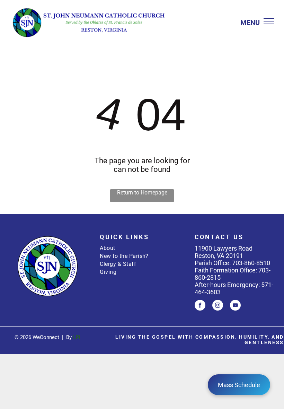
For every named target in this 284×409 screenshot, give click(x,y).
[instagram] (217, 306)
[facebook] (200, 306)
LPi (76, 337)
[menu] (269, 21)
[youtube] (235, 306)
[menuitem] (142, 248)
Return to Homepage (142, 192)
